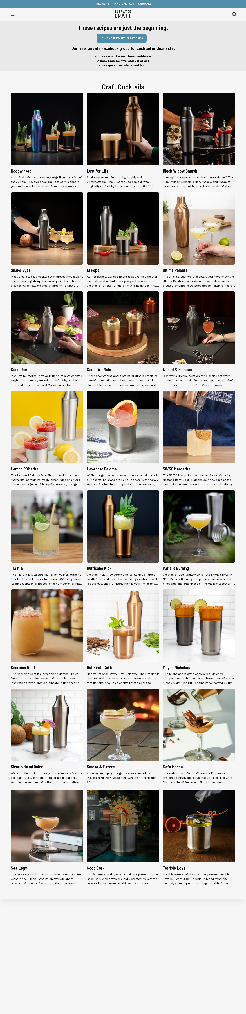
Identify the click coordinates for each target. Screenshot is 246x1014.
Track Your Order (81, 940)
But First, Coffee (101, 667)
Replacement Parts (24, 952)
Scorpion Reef (23, 667)
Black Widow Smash (180, 170)
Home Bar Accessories (26, 946)
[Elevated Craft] (123, 14)
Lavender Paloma (102, 468)
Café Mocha (173, 766)
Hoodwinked (21, 170)
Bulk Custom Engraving (85, 958)
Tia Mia (17, 568)
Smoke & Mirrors (101, 766)
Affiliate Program (81, 964)
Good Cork (95, 868)
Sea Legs (19, 868)
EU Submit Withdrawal (85, 981)
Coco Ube (19, 369)
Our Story (75, 922)
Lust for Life (98, 170)
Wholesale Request (82, 952)
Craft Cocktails (123, 86)
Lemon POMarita (25, 468)
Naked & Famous (177, 369)
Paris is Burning (176, 568)
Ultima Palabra (175, 270)
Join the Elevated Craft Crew (121, 38)
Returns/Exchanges (82, 946)
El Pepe (93, 270)
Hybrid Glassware (23, 934)
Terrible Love (174, 868)
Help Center (77, 928)
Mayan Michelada (177, 667)
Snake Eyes (21, 270)
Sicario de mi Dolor (27, 766)
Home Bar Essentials (25, 940)
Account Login (79, 975)
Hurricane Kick (99, 568)
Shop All (16, 922)
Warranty (75, 934)
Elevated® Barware (24, 928)
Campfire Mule (99, 369)
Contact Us (76, 969)
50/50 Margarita (177, 468)
